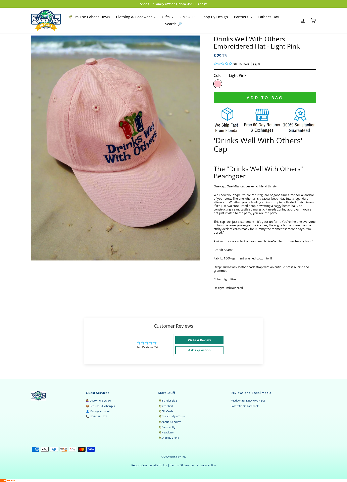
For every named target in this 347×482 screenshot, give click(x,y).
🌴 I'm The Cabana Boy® (89, 16)
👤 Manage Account (98, 411)
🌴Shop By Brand (168, 437)
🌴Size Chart (165, 406)
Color (230, 75)
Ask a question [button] (199, 350)
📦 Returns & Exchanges (100, 406)
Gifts (166, 16)
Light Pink (218, 84)
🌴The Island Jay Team (171, 416)
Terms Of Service (182, 465)
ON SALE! (187, 16)
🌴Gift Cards (165, 411)
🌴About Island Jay (169, 422)
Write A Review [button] (199, 340)
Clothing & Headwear (134, 16)
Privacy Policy (206, 465)
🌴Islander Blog (167, 400)
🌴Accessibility (167, 427)
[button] (223, 64)
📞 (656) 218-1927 (96, 416)
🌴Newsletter (166, 432)
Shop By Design (214, 16)
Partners (241, 16)
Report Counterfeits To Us (149, 465)
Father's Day (268, 16)
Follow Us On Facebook (245, 406)
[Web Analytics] (173, 480)
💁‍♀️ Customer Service (98, 400)
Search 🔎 (173, 23)
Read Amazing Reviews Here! (248, 400)
